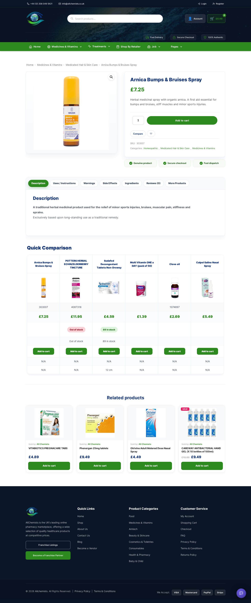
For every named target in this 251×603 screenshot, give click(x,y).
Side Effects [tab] (110, 183)
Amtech (133, 529)
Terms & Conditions (191, 548)
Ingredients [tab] (132, 183)
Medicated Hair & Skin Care (82, 64)
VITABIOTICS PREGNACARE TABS (48, 448)
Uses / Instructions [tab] (64, 183)
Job (154, 46)
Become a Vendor (87, 548)
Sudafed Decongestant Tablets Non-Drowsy (109, 264)
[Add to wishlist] (151, 133)
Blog (79, 541)
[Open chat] (241, 593)
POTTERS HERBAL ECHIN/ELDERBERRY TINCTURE (76, 264)
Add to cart (182, 120)
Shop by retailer (131, 46)
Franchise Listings (48, 545)
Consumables (136, 548)
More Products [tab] (177, 183)
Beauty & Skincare (139, 535)
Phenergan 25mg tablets (94, 448)
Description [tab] (38, 183)
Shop (80, 522)
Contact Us (83, 535)
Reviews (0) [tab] (154, 183)
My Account (187, 516)
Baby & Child (136, 561)
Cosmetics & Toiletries (141, 541)
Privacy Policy (188, 541)
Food (131, 516)
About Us (82, 529)
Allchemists (41, 591)
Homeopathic (151, 148)
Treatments (99, 46)
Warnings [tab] (89, 183)
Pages (174, 46)
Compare (138, 134)
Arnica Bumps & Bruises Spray (43, 264)
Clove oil (174, 264)
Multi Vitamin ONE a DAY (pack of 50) (142, 264)
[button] (111, 77)
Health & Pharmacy (139, 554)
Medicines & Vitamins (65, 46)
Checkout (186, 529)
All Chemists (43, 444)
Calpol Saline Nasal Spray (207, 264)
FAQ (183, 535)
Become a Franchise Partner (48, 555)
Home (36, 46)
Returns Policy (189, 554)
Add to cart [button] (43, 351)
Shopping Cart (189, 522)
